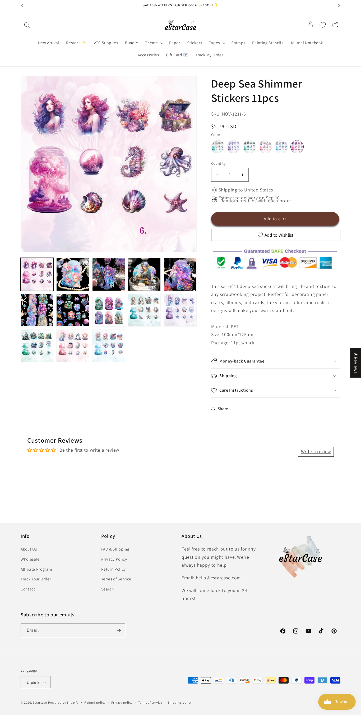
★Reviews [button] (356, 362)
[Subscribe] (118, 631)
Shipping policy (180, 702)
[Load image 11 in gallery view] (37, 345)
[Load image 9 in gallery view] (144, 310)
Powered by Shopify (63, 702)
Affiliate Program (36, 569)
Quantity (218, 163)
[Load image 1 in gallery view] (37, 274)
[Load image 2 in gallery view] (72, 274)
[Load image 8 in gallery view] (108, 310)
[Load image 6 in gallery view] (37, 310)
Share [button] (223, 408)
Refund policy (94, 702)
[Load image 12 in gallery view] (72, 345)
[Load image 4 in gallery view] (144, 274)
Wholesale (30, 559)
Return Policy (113, 569)
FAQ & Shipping (115, 549)
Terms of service (150, 702)
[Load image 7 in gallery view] (72, 310)
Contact (28, 589)
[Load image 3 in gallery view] (108, 274)
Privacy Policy (114, 559)
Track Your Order (36, 579)
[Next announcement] (339, 5)
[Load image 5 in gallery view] (180, 274)
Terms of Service (116, 579)
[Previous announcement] (22, 5)
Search (107, 589)
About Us (29, 549)
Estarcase (40, 702)
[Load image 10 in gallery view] (180, 310)
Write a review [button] (316, 451)
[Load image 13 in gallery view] (108, 345)
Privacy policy (122, 702)
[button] (27, 25)
